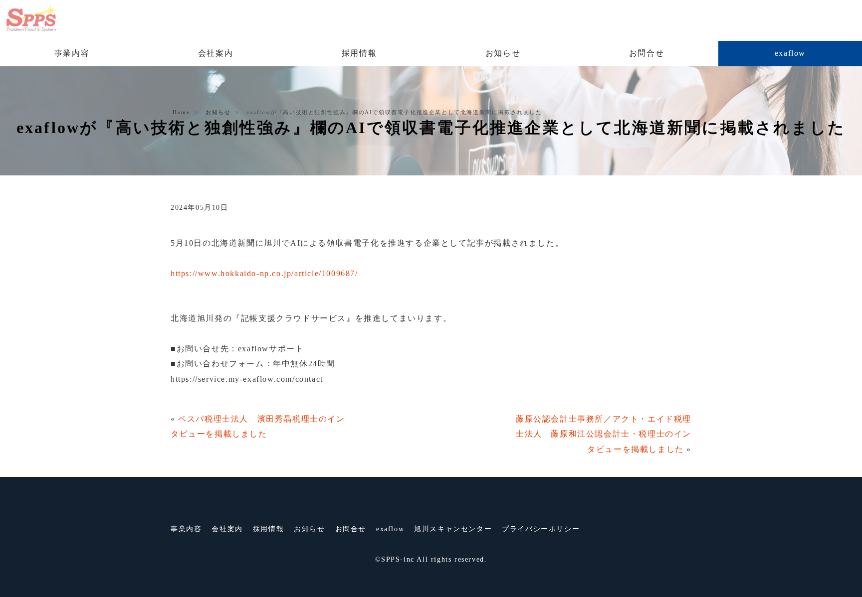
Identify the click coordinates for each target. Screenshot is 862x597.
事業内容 (71, 53)
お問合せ (646, 53)
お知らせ (502, 53)
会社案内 (215, 53)
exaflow (790, 53)
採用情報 (359, 53)
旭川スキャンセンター (453, 529)
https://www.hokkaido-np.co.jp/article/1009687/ (264, 273)
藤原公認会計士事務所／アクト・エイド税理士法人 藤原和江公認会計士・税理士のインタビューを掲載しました (603, 434)
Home (181, 112)
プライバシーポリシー (541, 529)
